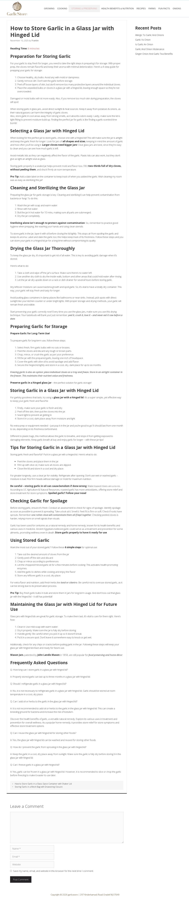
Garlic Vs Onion (143, 39)
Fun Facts (164, 8)
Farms (152, 8)
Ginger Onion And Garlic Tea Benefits (154, 53)
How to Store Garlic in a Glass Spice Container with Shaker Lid (43, 783)
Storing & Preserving (84, 8)
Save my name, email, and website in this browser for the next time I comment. (53, 871)
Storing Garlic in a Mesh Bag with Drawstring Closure (39, 786)
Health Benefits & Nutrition (117, 8)
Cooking (62, 8)
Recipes (141, 8)
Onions (177, 8)
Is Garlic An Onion (144, 44)
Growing (49, 8)
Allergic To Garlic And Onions (149, 35)
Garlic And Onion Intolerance (149, 49)
